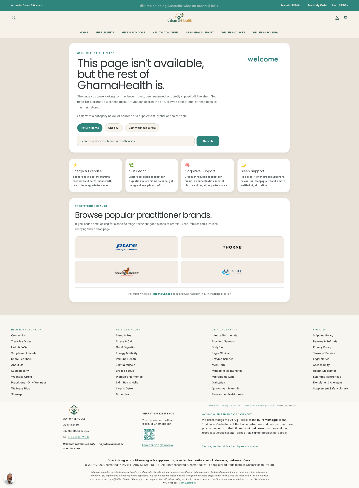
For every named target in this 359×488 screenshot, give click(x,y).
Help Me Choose (162, 293)
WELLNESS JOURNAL (265, 32)
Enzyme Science (223, 358)
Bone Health (124, 394)
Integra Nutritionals (224, 335)
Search (208, 141)
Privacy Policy (322, 347)
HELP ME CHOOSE (133, 32)
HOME (84, 32)
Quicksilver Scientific (226, 388)
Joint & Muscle (125, 364)
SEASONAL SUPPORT (200, 32)
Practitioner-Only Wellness (29, 382)
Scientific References (327, 376)
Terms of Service (324, 353)
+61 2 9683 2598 (78, 437)
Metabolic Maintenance (227, 370)
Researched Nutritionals (228, 394)
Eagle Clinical (221, 353)
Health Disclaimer (324, 370)
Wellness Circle (21, 376)
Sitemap (16, 394)
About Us (17, 364)
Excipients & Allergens (328, 382)
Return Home (90, 128)
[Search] (13, 17)
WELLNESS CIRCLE (233, 32)
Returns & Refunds (325, 341)
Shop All (113, 128)
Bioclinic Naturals (223, 341)
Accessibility (321, 364)
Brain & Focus (125, 370)
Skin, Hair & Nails (127, 382)
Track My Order (318, 5)
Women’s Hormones (129, 376)
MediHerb (218, 364)
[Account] (337, 17)
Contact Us (18, 335)
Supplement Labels (23, 353)
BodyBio (217, 347)
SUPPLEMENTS (104, 32)
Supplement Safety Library (330, 388)
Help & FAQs (340, 5)
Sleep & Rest (124, 335)
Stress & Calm (125, 341)
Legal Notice (321, 358)
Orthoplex (218, 382)
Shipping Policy (323, 335)
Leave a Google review (157, 445)
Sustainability (20, 370)
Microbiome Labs (223, 376)
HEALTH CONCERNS (166, 32)
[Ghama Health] (179, 17)
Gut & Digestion (126, 347)
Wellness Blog (20, 388)
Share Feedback (21, 358)
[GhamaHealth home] (98, 409)
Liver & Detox (124, 388)
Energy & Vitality (126, 353)
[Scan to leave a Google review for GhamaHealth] (162, 435)
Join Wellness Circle (142, 128)
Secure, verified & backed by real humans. (230, 446)
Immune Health (126, 358)
